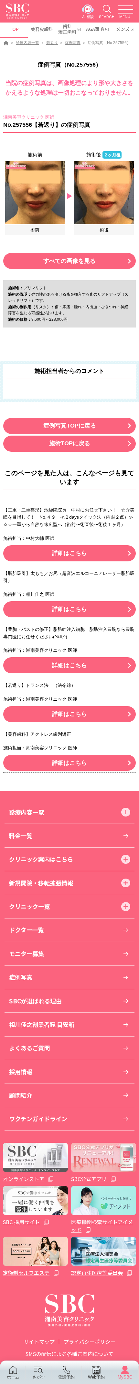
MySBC (125, 1377)
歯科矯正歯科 (67, 29)
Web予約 (96, 1377)
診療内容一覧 (27, 43)
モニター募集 (26, 953)
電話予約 (66, 1377)
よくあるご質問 (29, 1048)
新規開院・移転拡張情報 (41, 883)
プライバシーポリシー (89, 1341)
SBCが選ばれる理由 (35, 1001)
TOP (13, 29)
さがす (38, 1377)
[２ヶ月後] (104, 192)
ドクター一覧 (26, 930)
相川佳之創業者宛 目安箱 (41, 1024)
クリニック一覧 (29, 906)
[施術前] (35, 192)
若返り (52, 43)
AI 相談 (88, 16)
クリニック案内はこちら (41, 859)
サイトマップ (39, 1341)
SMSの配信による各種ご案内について (69, 1354)
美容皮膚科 (41, 29)
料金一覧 (20, 835)
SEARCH (106, 16)
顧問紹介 (20, 1095)
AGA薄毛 (95, 29)
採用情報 (20, 1071)
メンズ (123, 29)
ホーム (13, 1377)
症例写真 (72, 43)
